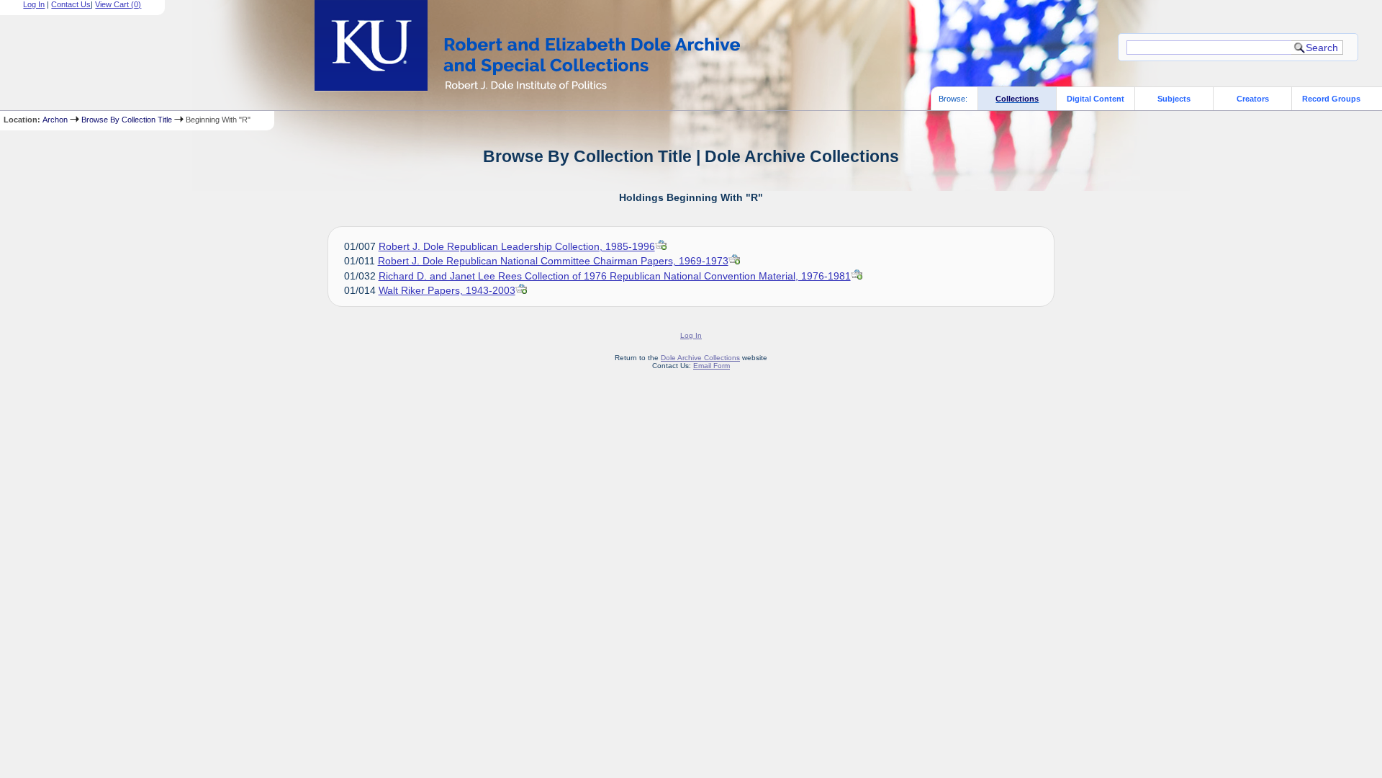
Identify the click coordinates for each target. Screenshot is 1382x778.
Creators (1253, 98)
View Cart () (118, 4)
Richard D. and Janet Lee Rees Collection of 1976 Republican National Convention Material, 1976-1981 (615, 276)
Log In (34, 4)
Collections (1017, 98)
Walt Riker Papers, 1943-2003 (447, 290)
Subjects (1174, 98)
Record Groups (1331, 98)
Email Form (711, 366)
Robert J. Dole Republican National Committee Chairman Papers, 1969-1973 (553, 261)
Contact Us (71, 4)
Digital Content (1095, 98)
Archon (55, 119)
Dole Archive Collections (700, 358)
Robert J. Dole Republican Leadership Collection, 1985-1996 (517, 246)
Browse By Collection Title (126, 119)
